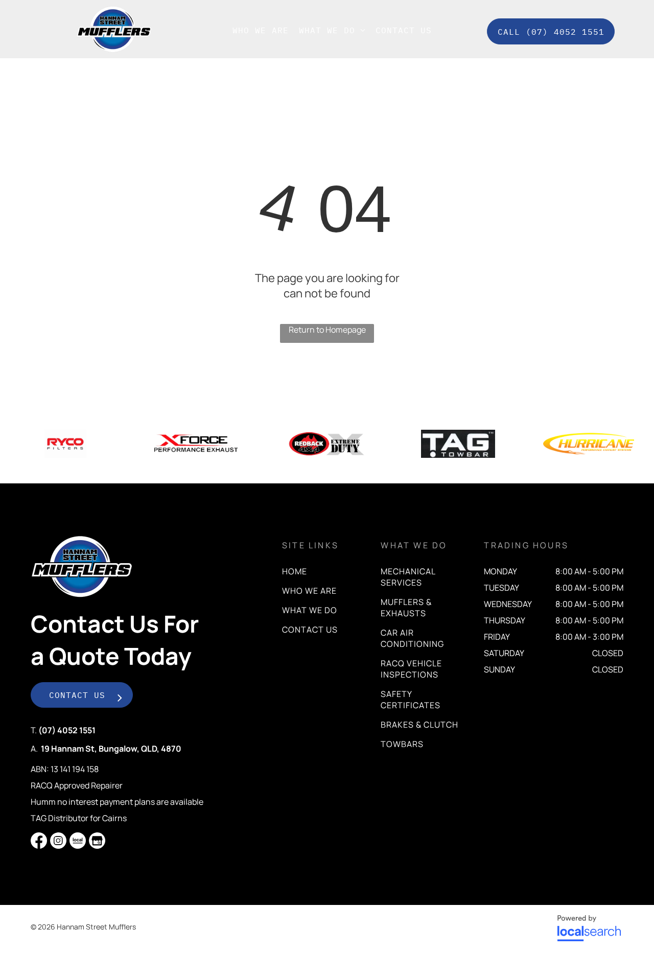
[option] (65, 444)
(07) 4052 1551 (67, 730)
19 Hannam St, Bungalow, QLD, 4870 (111, 748)
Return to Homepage (327, 329)
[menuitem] (260, 30)
